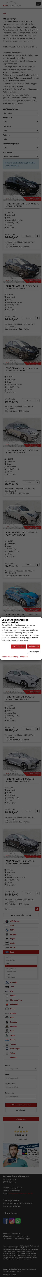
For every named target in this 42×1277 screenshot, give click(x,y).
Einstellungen (34, 652)
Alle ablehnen (34, 646)
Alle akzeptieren (18, 646)
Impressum (24, 656)
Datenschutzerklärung (10, 656)
